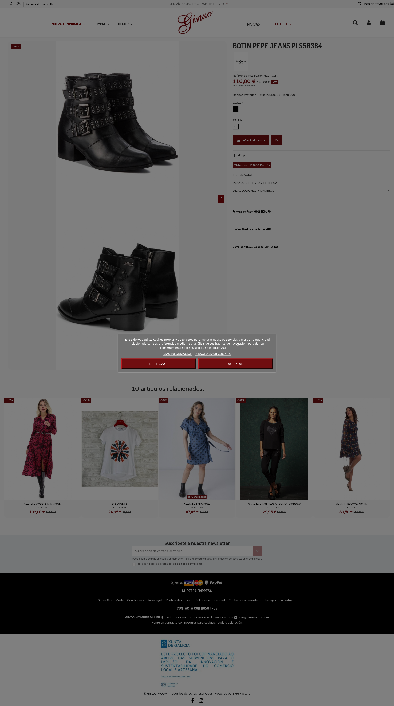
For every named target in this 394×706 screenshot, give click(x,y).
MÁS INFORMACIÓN (177, 353)
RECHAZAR (158, 363)
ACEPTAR (235, 363)
